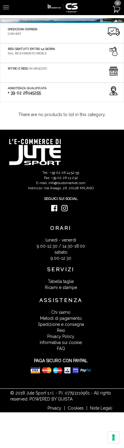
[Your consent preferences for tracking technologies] (113, 437)
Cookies (76, 408)
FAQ (61, 348)
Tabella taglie (61, 281)
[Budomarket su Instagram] (66, 209)
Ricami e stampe (61, 287)
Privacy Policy (60, 336)
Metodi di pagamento (61, 318)
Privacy (54, 408)
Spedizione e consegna (61, 324)
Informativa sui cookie (61, 342)
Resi (61, 330)
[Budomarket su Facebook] (55, 209)
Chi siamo (60, 312)
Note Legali (101, 408)
